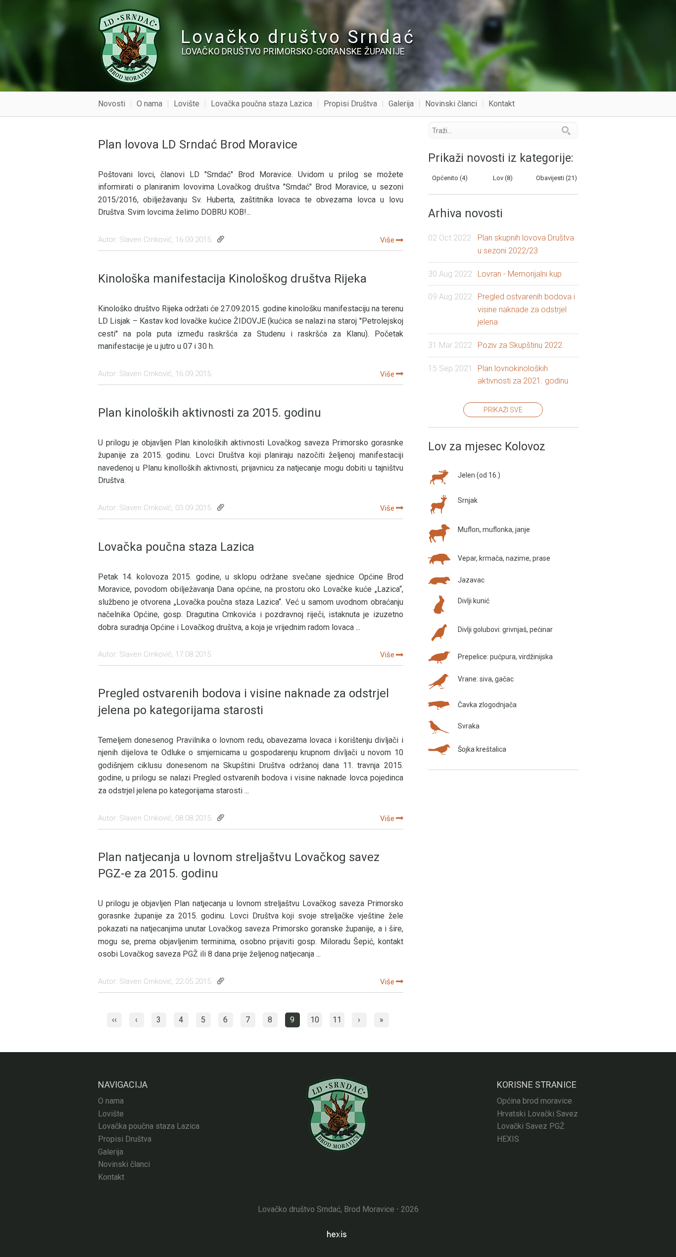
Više (387, 240)
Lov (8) (503, 178)
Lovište (186, 103)
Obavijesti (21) (556, 178)
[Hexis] (338, 1234)
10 (314, 1019)
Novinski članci (451, 103)
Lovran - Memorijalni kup (520, 274)
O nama (149, 103)
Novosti (111, 103)
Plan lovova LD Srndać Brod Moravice (197, 144)
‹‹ (114, 1019)
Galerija (401, 103)
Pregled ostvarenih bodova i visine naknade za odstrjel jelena (526, 309)
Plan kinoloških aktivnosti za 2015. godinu (209, 413)
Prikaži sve (503, 410)
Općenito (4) (450, 178)
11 (337, 1019)
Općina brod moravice (534, 1101)
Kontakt (501, 103)
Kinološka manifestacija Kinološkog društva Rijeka (232, 279)
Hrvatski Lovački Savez (537, 1113)
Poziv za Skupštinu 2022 (520, 345)
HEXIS (508, 1139)
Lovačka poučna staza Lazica (261, 103)
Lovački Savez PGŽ (531, 1126)
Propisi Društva (350, 103)
